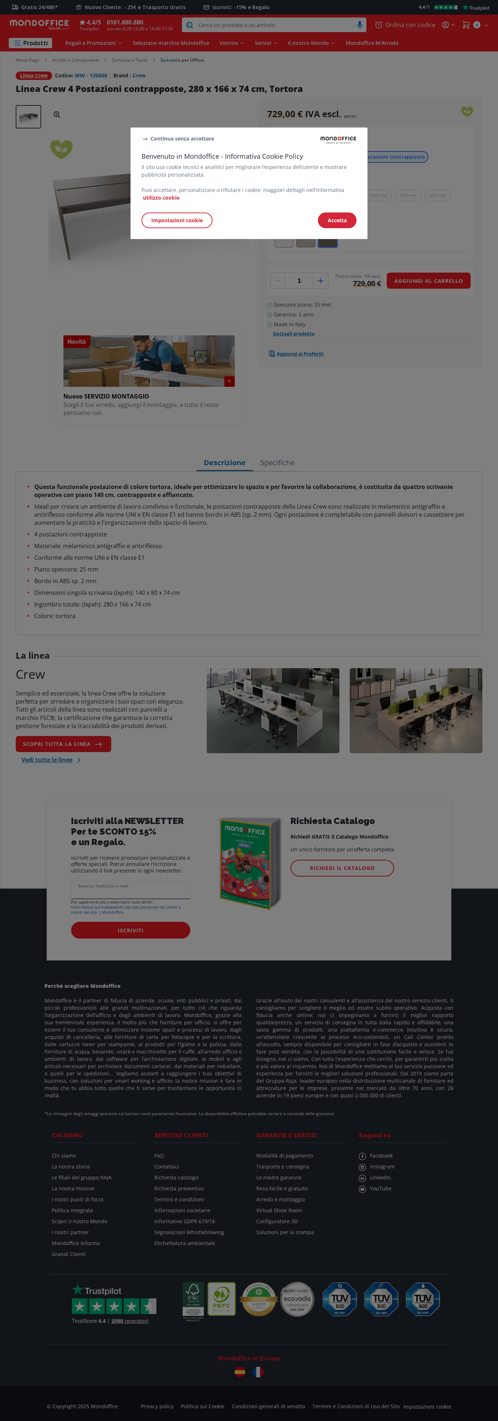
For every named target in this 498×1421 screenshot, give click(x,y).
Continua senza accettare (182, 138)
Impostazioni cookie (177, 220)
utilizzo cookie (161, 198)
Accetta (337, 220)
